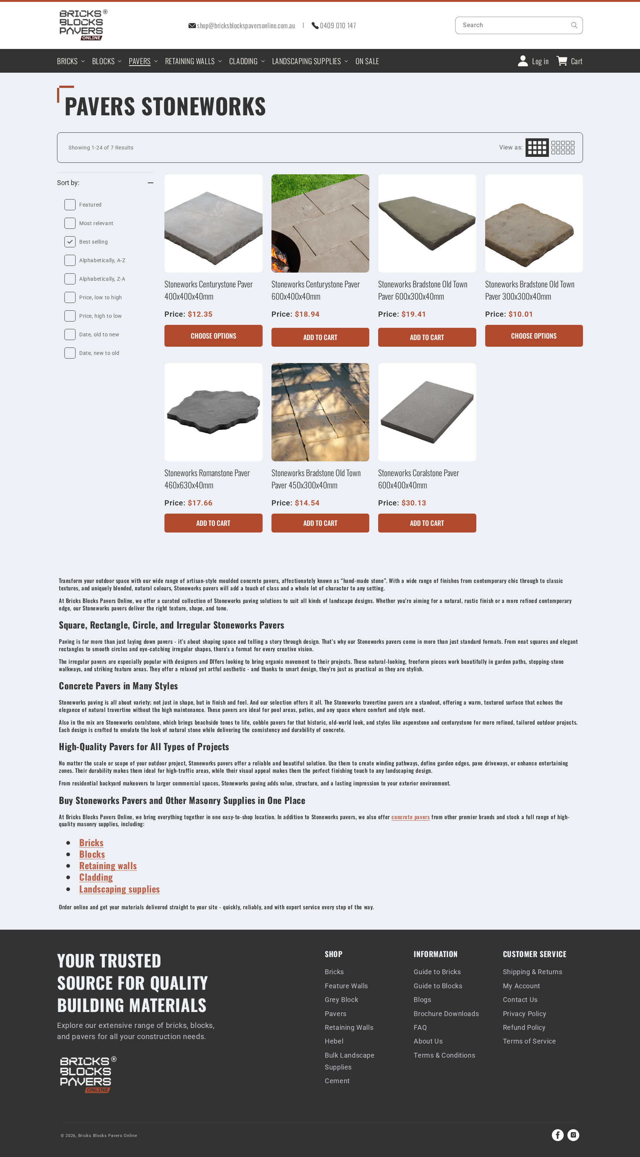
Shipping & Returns (533, 972)
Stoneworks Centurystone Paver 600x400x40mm (315, 290)
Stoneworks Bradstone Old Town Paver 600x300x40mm (422, 290)
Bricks (334, 972)
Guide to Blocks (438, 986)
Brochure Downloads (446, 1014)
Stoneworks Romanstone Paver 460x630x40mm (207, 479)
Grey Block (341, 999)
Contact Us (520, 999)
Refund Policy (524, 1027)
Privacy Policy (524, 1014)
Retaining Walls (349, 1027)
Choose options (213, 335)
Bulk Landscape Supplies (349, 1061)
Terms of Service (529, 1041)
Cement (337, 1081)
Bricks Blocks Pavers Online (107, 1135)
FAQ (420, 1027)
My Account (521, 986)
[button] (70, 61)
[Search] (574, 25)
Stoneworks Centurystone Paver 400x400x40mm (208, 290)
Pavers (336, 1014)
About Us (428, 1041)
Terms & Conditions (444, 1055)
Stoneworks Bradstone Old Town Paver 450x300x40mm (316, 479)
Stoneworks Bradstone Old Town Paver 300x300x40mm (529, 290)
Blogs (422, 999)
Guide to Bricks (437, 972)
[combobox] (519, 25)
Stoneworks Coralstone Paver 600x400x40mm (418, 479)
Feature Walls (346, 986)
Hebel (334, 1041)
